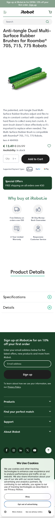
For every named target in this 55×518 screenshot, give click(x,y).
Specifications (14, 297)
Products (9, 401)
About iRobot (12, 431)
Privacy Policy (14, 387)
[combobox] (27, 22)
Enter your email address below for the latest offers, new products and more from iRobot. (27, 354)
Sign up (33, 4)
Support (8, 421)
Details (8, 307)
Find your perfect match (19, 411)
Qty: (8, 158)
